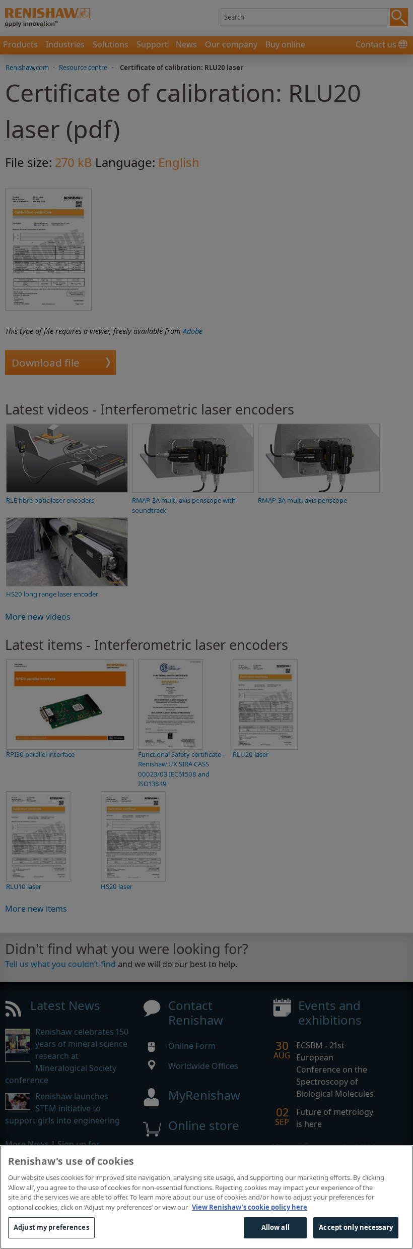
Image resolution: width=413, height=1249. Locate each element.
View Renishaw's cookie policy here (249, 1207)
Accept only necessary (356, 1227)
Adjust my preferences (51, 1227)
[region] (206, 1197)
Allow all (275, 1227)
